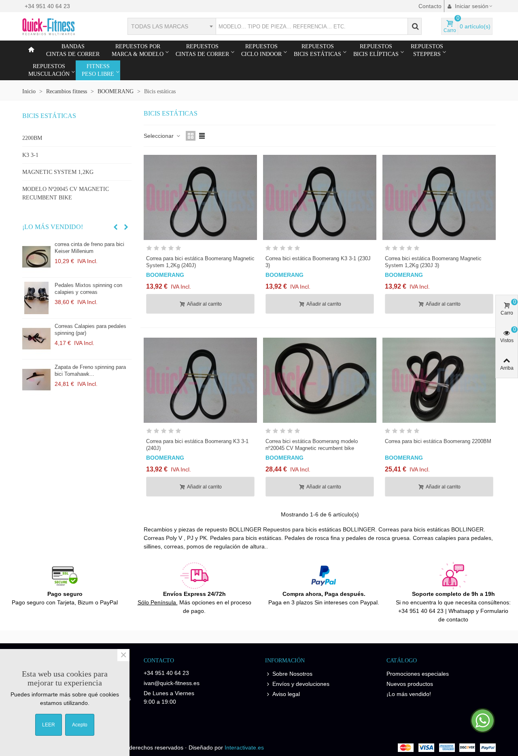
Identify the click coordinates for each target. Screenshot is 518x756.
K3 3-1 (30, 155)
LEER (48, 725)
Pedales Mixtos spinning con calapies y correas (88, 288)
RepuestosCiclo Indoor (261, 50)
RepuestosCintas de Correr (202, 50)
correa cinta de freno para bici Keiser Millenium (89, 247)
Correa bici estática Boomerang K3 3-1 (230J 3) (318, 261)
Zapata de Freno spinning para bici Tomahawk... (90, 370)
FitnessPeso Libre (98, 70)
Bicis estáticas (49, 115)
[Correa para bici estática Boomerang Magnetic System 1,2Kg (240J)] (200, 197)
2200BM (32, 138)
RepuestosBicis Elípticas (376, 50)
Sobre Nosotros (292, 673)
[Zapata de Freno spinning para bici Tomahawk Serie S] (36, 380)
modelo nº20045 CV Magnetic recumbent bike (65, 193)
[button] (115, 227)
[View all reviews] (200, 249)
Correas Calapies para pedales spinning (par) (90, 329)
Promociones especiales (417, 673)
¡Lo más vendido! (52, 226)
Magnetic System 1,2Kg (57, 172)
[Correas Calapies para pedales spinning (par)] (36, 339)
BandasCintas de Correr (73, 50)
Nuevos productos (409, 684)
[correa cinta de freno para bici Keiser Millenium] (36, 257)
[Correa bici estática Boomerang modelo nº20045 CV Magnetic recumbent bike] (319, 380)
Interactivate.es (244, 747)
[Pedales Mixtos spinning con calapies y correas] (36, 298)
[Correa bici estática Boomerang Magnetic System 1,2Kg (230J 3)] (439, 197)
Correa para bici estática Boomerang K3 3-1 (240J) (197, 444)
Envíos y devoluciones (300, 684)
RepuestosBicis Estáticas (317, 50)
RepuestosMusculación (49, 70)
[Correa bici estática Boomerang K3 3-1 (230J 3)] (319, 197)
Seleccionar (159, 136)
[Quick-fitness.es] (66, 26)
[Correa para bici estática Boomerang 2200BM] (439, 380)
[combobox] (171, 26)
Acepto (79, 725)
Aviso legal (286, 694)
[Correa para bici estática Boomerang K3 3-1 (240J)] (200, 380)
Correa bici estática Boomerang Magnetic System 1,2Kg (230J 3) (433, 261)
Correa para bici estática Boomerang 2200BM (438, 441)
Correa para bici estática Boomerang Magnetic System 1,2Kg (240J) (200, 261)
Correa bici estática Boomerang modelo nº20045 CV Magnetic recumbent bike (311, 444)
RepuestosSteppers (427, 50)
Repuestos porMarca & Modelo (137, 50)
